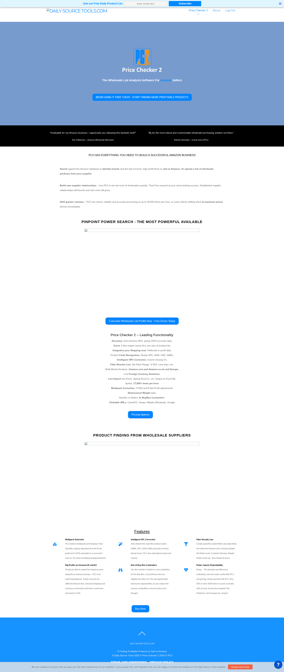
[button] (142, 3)
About (216, 10)
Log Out (230, 10)
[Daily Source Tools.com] (77, 10)
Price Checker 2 (198, 10)
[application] (278, 665)
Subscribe (185, 3)
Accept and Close (240, 667)
